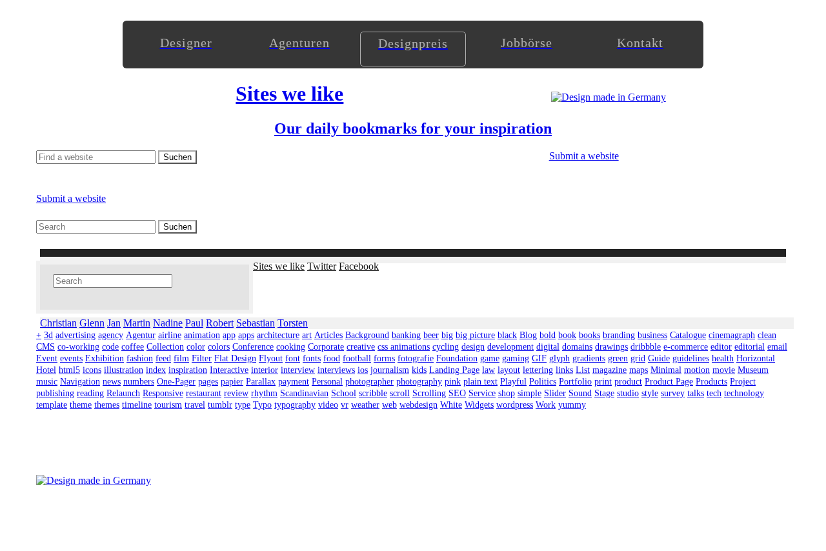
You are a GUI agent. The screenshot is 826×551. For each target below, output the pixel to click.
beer (431, 335)
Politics (542, 381)
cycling (445, 347)
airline (169, 335)
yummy (572, 405)
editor (721, 347)
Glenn (92, 322)
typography (295, 405)
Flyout (271, 358)
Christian (58, 322)
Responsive (163, 393)
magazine (609, 370)
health (723, 358)
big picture (475, 335)
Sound (580, 393)
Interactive (229, 370)
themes (106, 405)
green (618, 358)
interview (298, 370)
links (564, 370)
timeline (137, 405)
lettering (538, 370)
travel (195, 405)
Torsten (292, 322)
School (343, 393)
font (292, 358)
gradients (588, 358)
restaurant (203, 393)
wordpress (514, 405)
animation (202, 335)
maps (638, 370)
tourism (168, 405)
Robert (220, 322)
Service (482, 393)
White (451, 405)
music (46, 381)
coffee (132, 347)
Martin (136, 322)
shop (506, 393)
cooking (290, 347)
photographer (369, 381)
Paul (194, 322)
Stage (604, 393)
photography (419, 381)
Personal (327, 381)
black (507, 335)
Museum (753, 370)
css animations (404, 347)
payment (293, 381)
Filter (202, 358)
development (510, 347)
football (357, 358)
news (112, 381)
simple (529, 393)
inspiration (187, 370)
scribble (373, 393)
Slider (555, 393)
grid (637, 358)
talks (695, 393)
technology (744, 393)
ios (363, 370)
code (110, 347)
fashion (139, 358)
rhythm (264, 393)
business (652, 335)
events (71, 358)
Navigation (80, 381)
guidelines (690, 358)
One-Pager (176, 381)
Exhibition (104, 358)
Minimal (665, 370)
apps (246, 335)
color (195, 347)
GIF (539, 358)
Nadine (168, 322)
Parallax (261, 381)
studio (628, 393)
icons (92, 370)
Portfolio (575, 381)
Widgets (479, 405)
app (229, 335)
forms (384, 358)
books (589, 335)
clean (767, 335)
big (447, 335)
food (331, 358)
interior (264, 370)
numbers (138, 381)
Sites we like (279, 266)
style (649, 393)
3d (48, 335)
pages (208, 381)
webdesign (418, 405)
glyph (559, 358)
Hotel (46, 370)
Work (546, 405)
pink (453, 381)
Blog (528, 335)
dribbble (645, 347)
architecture (278, 335)
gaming (515, 358)
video (328, 405)
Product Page (669, 381)
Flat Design (235, 358)
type (242, 405)
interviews (336, 370)
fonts (312, 358)
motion (697, 370)
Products (711, 381)
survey (673, 393)
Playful (513, 381)
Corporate (326, 347)
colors (219, 347)
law (488, 370)
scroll (400, 393)
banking (406, 335)
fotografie (416, 358)
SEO (457, 393)
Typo (262, 405)
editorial (749, 347)
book (567, 335)
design (473, 347)
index (156, 370)
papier (232, 381)
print (603, 381)
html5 (69, 370)
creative (361, 347)
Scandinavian (304, 393)
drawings (611, 347)
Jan (114, 322)
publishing (55, 393)
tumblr (220, 405)
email (777, 347)
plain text (480, 381)
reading (90, 393)
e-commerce (685, 347)
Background (367, 335)
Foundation (457, 358)
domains (577, 347)
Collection (165, 347)
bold (547, 335)
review (236, 393)
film (181, 358)
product (628, 381)
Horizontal (755, 358)
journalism (389, 370)
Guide (659, 358)
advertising (75, 335)
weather (365, 405)
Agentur (141, 335)
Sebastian (255, 322)
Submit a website (584, 155)
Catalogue (688, 335)
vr (344, 405)
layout (509, 370)
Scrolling (429, 393)
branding (619, 335)
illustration (123, 370)
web (389, 405)
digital (547, 347)
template (51, 405)
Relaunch (123, 393)
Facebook (359, 266)
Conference (253, 347)
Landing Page (454, 370)
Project (743, 381)
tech (714, 393)
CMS (45, 347)
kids (419, 370)
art (307, 335)
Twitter (321, 266)
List (583, 370)
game (489, 358)
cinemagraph (732, 335)
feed (163, 358)
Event (46, 358)
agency (110, 335)
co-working (78, 347)
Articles (328, 335)
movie (723, 370)
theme (81, 405)
